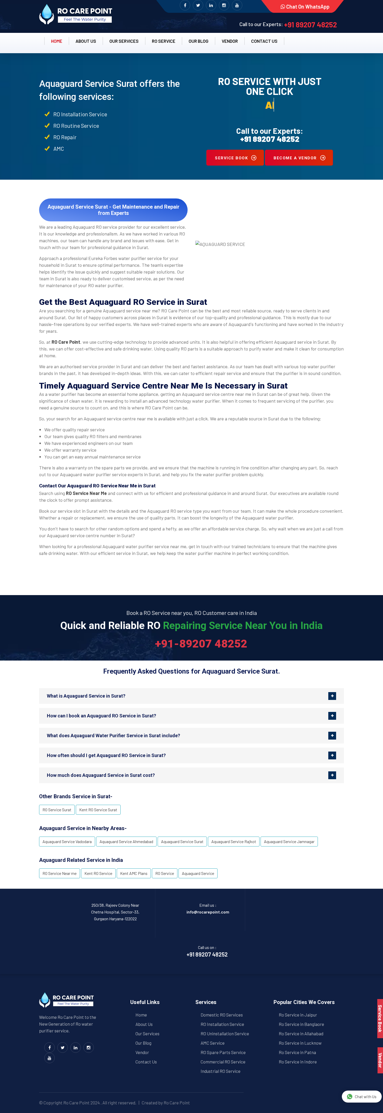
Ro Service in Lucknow (300, 1042)
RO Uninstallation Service (225, 1033)
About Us (144, 1024)
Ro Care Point (76, 1102)
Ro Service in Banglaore (301, 1024)
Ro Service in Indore (298, 1061)
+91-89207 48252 (201, 644)
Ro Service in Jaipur (298, 1014)
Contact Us (146, 1061)
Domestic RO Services (222, 1014)
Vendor (230, 41)
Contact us (264, 41)
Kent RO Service (98, 873)
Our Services (124, 41)
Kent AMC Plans (133, 873)
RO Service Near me (59, 873)
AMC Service (213, 1042)
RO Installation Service (222, 1024)
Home (56, 41)
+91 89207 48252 (310, 24)
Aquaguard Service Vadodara (67, 841)
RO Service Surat (56, 809)
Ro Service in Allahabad (301, 1033)
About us (86, 41)
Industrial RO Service (220, 1071)
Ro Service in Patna (297, 1052)
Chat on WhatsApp (307, 6)
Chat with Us (365, 1096)
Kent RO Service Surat (98, 809)
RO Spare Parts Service (223, 1052)
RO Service (163, 41)
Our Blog (198, 41)
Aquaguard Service (198, 873)
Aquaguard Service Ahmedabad (126, 841)
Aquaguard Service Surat (182, 841)
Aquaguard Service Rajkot (233, 841)
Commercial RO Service (223, 1061)
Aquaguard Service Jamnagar (289, 841)
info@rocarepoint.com (208, 911)
